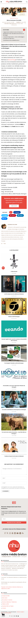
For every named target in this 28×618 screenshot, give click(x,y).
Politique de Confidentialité (6, 612)
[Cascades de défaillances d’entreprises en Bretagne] (14, 399)
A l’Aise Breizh (14, 271)
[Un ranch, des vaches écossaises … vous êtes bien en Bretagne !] (14, 422)
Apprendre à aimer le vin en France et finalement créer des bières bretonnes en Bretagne (13, 33)
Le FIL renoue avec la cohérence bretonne (14, 294)
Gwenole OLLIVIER (10, 22)
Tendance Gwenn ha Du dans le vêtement (14, 456)
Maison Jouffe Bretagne (14, 316)
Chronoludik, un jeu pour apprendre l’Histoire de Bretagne (14, 386)
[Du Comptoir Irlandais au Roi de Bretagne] (14, 352)
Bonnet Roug (11, 60)
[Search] (26, 2)
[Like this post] (11, 212)
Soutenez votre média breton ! (11, 40)
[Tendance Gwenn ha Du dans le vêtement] (14, 446)
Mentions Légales (20, 611)
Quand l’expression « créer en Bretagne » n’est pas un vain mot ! (14, 37)
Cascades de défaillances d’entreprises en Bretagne (14, 409)
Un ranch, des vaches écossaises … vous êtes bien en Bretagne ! (14, 432)
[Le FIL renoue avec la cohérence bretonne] (14, 283)
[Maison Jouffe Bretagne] (14, 306)
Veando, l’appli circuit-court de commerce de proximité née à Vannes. (14, 339)
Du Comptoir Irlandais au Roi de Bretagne (14, 363)
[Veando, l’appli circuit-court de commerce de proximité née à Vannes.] (14, 328)
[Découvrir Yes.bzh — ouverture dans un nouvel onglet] (3, 615)
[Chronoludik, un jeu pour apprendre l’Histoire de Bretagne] (14, 375)
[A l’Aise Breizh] (14, 261)
